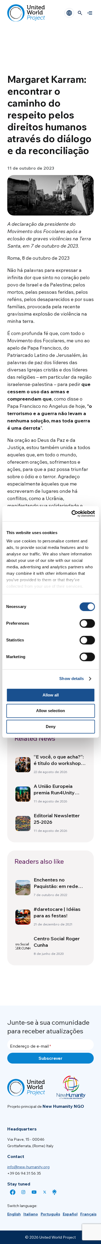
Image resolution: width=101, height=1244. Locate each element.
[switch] (87, 623)
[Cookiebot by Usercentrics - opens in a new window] (72, 513)
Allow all (51, 695)
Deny (50, 726)
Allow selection (50, 711)
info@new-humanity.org (28, 1166)
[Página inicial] (26, 13)
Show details (71, 678)
